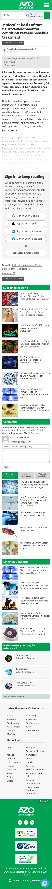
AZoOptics (12, 730)
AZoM (9, 715)
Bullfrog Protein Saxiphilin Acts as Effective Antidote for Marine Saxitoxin (35, 376)
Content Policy (33, 783)
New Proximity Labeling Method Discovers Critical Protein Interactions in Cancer (34, 296)
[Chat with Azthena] (44, 883)
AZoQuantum (32, 723)
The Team (31, 747)
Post (6, 466)
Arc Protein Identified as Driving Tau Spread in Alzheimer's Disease (31, 360)
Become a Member (35, 751)
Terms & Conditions (35, 769)
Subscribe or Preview (25, 658)
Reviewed (11, 65)
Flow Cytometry (23, 682)
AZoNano (11, 719)
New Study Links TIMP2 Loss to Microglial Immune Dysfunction (34, 328)
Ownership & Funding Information (32, 790)
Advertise (30, 766)
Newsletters (32, 754)
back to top (42, 801)
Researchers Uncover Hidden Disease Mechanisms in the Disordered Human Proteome (34, 570)
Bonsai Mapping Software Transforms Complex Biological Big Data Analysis (35, 616)
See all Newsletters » (14, 696)
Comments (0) (8, 273)
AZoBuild (11, 734)
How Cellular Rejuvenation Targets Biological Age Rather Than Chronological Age (34, 484)
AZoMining (31, 715)
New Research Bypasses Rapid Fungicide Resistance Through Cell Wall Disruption (34, 344)
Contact (29, 758)
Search (29, 762)
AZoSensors (31, 719)
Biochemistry (8, 268)
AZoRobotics (13, 723)
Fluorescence (23, 268)
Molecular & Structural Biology (27, 265)
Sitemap (30, 780)
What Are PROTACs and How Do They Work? (33, 529)
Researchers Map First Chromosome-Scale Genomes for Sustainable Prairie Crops (34, 585)
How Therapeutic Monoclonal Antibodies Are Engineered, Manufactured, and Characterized (34, 501)
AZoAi (28, 726)
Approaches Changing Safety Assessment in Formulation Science (34, 545)
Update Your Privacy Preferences (27, 880)
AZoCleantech (13, 726)
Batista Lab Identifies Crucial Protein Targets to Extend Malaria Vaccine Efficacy (33, 312)
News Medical (33, 730)
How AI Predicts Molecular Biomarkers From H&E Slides (33, 514)
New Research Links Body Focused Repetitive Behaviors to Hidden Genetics (34, 600)
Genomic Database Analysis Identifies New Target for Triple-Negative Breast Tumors (34, 408)
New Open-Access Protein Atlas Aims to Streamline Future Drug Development (32, 631)
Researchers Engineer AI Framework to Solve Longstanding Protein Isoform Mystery (34, 393)
